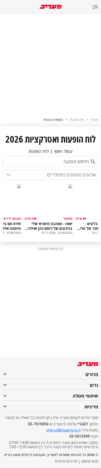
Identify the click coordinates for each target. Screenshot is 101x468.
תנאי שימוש (89, 461)
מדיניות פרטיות (66, 461)
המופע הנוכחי (53, 119)
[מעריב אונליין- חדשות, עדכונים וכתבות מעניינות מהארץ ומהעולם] (50, 7)
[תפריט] (97, 7)
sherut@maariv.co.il (63, 430)
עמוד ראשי (63, 151)
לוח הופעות (77, 119)
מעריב (94, 119)
